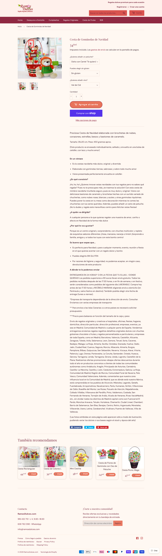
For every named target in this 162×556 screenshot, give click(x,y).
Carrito (139, 13)
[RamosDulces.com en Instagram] (141, 538)
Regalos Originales (70, 20)
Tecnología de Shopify (48, 552)
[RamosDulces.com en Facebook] (137, 538)
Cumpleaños (54, 20)
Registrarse (122, 7)
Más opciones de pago (86, 120)
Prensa (20, 538)
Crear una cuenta (137, 7)
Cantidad (73, 92)
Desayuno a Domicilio (35, 20)
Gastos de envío (50, 538)
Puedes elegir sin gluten (79, 68)
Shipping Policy (42, 545)
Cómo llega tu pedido (33, 538)
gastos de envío (98, 49)
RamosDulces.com (31, 552)
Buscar (39, 542)
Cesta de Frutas (89, 20)
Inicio (20, 26)
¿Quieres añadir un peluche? (81, 57)
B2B (101, 20)
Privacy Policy (49, 542)
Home (20, 20)
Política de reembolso (26, 542)
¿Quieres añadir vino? (78, 80)
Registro (118, 523)
